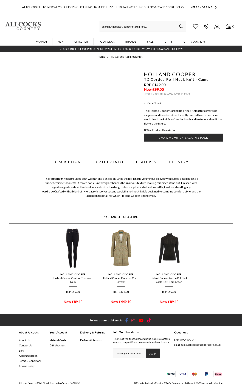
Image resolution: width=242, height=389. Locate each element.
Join (153, 353)
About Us (24, 340)
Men (61, 41)
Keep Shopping (202, 7)
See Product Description (161, 129)
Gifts (169, 41)
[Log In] (217, 26)
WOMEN (41, 41)
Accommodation (28, 355)
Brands (130, 41)
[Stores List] (206, 26)
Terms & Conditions (30, 360)
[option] (73, 266)
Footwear (107, 41)
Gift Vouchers (195, 41)
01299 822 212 (187, 339)
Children (81, 41)
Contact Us (25, 345)
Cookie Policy (27, 366)
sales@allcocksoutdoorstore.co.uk (201, 344)
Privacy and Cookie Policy (167, 7)
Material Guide (58, 340)
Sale (150, 41)
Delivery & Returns (91, 340)
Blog (21, 350)
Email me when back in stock (183, 137)
